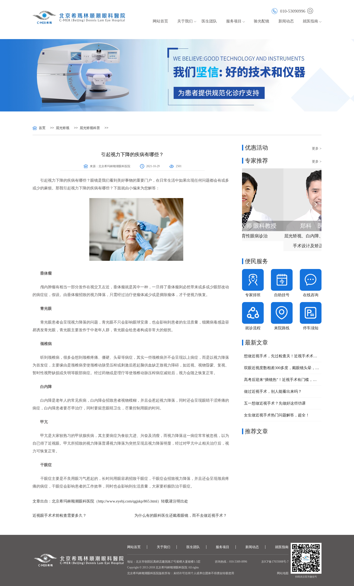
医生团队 (209, 21)
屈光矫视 (62, 128)
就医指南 (310, 21)
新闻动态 (286, 21)
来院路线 (281, 328)
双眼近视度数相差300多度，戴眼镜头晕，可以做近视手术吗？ (282, 368)
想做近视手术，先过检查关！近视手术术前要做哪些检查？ (282, 356)
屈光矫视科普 (90, 128)
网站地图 (282, 573)
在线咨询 (310, 295)
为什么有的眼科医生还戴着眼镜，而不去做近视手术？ (180, 515)
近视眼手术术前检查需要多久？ (59, 515)
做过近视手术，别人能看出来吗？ (273, 391)
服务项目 (222, 547)
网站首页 (160, 21)
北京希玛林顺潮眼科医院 (114, 166)
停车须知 (310, 328)
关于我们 (163, 547)
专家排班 (253, 295)
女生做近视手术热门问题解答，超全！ (276, 415)
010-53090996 (292, 11)
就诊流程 (253, 328)
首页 (42, 128)
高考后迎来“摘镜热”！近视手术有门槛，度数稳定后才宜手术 (282, 380)
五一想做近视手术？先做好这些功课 (275, 403)
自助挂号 (281, 295)
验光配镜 (261, 21)
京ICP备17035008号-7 (274, 561)
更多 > (316, 148)
